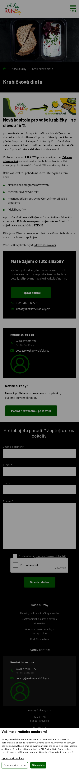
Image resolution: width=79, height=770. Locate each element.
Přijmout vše (38, 765)
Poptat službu (31, 292)
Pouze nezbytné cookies (14, 765)
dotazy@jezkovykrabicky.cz (33, 308)
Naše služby (19, 69)
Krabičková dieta (39, 639)
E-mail (7, 464)
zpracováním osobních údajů (50, 556)
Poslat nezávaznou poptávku (31, 411)
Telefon (7, 483)
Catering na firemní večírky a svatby (39, 613)
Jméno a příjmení (13, 446)
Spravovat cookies (13, 758)
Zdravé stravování (45, 245)
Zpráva (8, 501)
